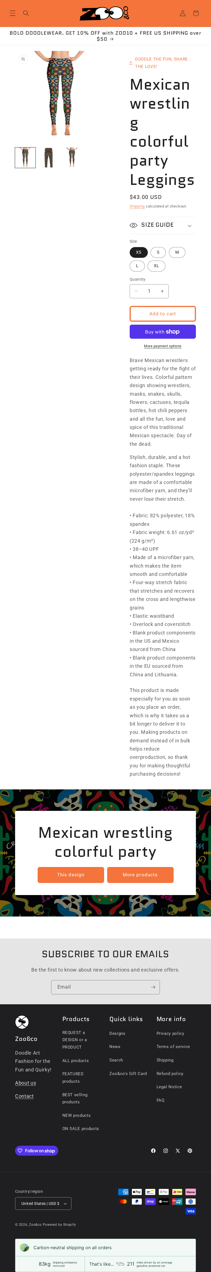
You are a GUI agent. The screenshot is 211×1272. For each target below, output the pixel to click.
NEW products (76, 1115)
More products (140, 874)
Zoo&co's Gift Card (128, 1073)
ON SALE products (80, 1128)
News (115, 1046)
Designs (117, 1033)
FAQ (161, 1100)
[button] (12, 13)
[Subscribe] (153, 987)
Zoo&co (35, 1225)
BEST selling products (75, 1098)
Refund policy (170, 1073)
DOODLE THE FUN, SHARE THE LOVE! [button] (161, 63)
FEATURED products (73, 1077)
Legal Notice (169, 1086)
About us (25, 1083)
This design (70, 874)
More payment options (163, 346)
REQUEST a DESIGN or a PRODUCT (74, 1040)
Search (116, 1060)
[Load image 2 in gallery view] (48, 157)
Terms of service (173, 1046)
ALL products (75, 1060)
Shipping (137, 206)
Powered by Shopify (59, 1225)
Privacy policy (170, 1033)
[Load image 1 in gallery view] (25, 157)
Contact (24, 1096)
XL (156, 265)
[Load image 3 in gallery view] (72, 157)
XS (138, 252)
